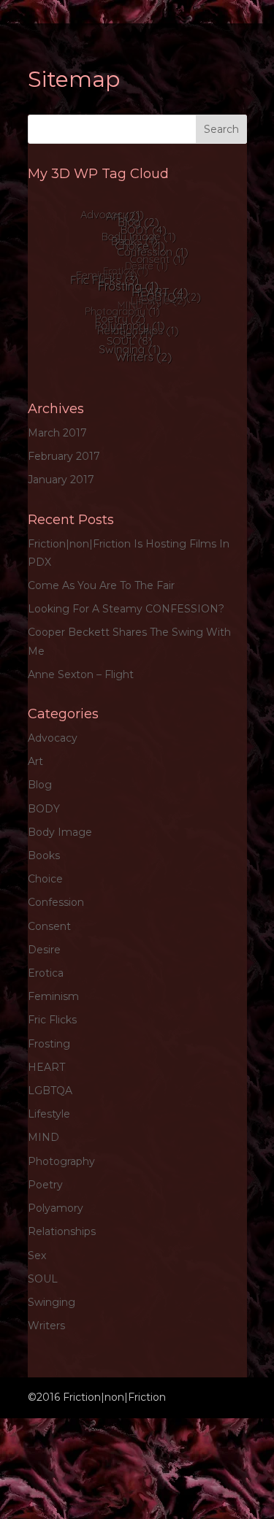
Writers (46, 1325)
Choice (45, 878)
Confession (56, 902)
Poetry (45, 1184)
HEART (46, 1067)
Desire (44, 949)
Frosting (49, 1043)
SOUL (43, 1278)
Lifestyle (49, 1113)
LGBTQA (50, 1090)
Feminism (53, 996)
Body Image (60, 832)
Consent (49, 926)
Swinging (51, 1302)
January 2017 (61, 479)
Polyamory (55, 1208)
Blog (40, 784)
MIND (43, 1137)
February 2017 (64, 456)
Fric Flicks (52, 1019)
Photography (61, 1161)
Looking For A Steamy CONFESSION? (126, 608)
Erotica (46, 973)
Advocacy (52, 738)
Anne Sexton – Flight (81, 674)
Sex (37, 1255)
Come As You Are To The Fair (101, 585)
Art (35, 761)
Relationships (62, 1231)
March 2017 (57, 432)
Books (44, 855)
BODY (44, 808)
